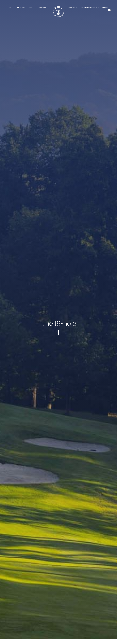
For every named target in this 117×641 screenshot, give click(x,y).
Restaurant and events (89, 7)
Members (42, 7)
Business (105, 7)
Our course (21, 7)
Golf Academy (72, 7)
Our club (9, 7)
